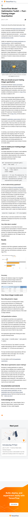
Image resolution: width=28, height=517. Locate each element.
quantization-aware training (14, 119)
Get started (14, 504)
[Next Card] (14, 442)
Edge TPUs (22, 92)
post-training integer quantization (9, 390)
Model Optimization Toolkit (19, 28)
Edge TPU (19, 207)
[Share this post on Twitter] (25, 19)
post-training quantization (17, 187)
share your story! (8, 396)
